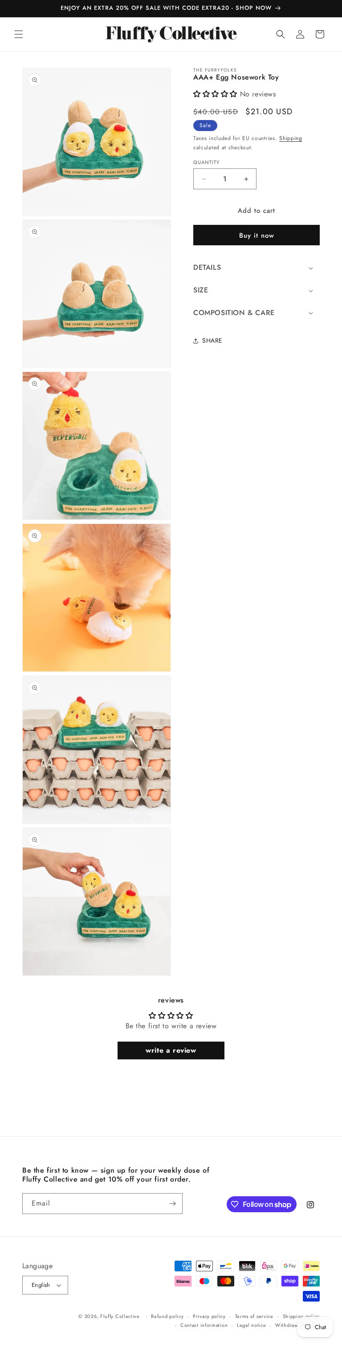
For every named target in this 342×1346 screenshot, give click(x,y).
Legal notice (251, 1325)
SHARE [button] (212, 340)
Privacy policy (209, 1316)
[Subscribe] (172, 1203)
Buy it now (256, 235)
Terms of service (254, 1316)
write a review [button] (171, 1050)
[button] (18, 34)
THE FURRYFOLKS (214, 70)
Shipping (290, 138)
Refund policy (167, 1316)
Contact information (204, 1325)
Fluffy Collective (120, 1316)
